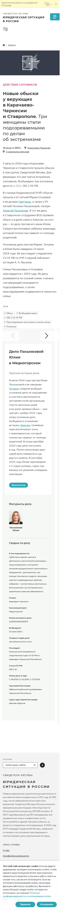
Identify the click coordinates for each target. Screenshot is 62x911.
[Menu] (55, 16)
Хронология (18, 485)
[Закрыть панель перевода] (56, 4)
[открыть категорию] (42, 765)
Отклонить (46, 904)
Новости (12, 45)
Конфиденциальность (16, 855)
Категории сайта (15, 765)
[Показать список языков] (48, 4)
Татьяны (14, 388)
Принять (25, 904)
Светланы (24, 201)
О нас (6, 850)
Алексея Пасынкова (15, 210)
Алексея (25, 425)
